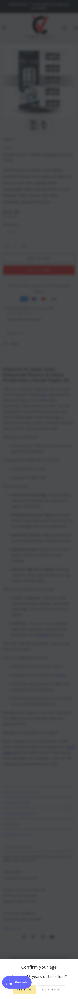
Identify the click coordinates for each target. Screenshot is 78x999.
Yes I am (24, 989)
